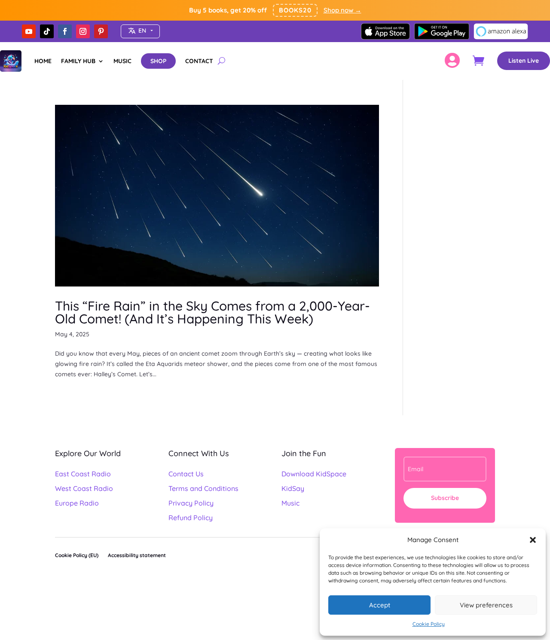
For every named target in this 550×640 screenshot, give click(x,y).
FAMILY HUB (78, 61)
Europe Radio (77, 503)
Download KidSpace (313, 473)
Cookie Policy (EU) (76, 555)
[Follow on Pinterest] (101, 31)
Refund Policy (190, 517)
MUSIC (122, 61)
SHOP (158, 61)
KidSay (292, 488)
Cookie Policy (428, 624)
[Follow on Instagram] (83, 31)
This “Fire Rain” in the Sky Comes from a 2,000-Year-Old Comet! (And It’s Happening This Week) (212, 312)
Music (290, 503)
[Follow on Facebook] (65, 31)
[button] (533, 540)
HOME (43, 61)
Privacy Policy (191, 503)
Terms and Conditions (203, 488)
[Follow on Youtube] (29, 31)
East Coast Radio (83, 473)
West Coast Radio (84, 488)
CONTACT (199, 61)
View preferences (486, 605)
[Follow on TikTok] (47, 31)
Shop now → (342, 10)
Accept (379, 605)
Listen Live (523, 60)
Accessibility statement (137, 555)
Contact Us (186, 473)
